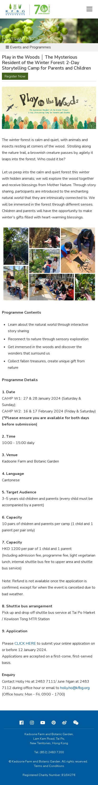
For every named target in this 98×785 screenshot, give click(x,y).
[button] (89, 9)
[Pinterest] (53, 723)
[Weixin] (75, 723)
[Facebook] (21, 723)
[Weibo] (64, 723)
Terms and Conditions (49, 766)
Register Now (15, 76)
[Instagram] (32, 723)
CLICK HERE (25, 643)
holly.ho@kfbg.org (75, 687)
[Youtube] (43, 723)
